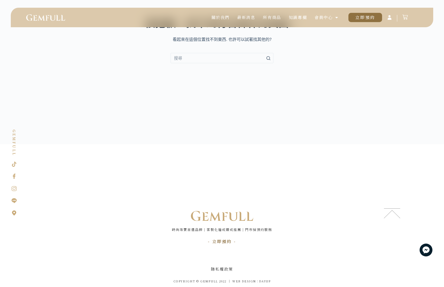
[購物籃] (405, 17)
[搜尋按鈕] (268, 58)
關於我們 (220, 17)
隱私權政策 (222, 269)
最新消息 (246, 17)
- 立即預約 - (222, 241)
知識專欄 (298, 17)
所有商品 (272, 17)
